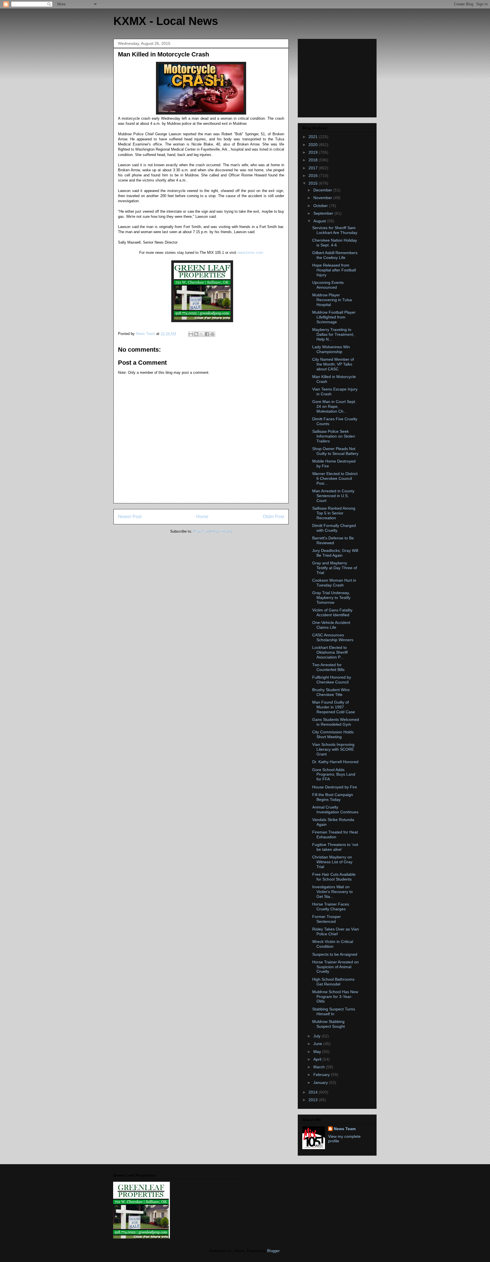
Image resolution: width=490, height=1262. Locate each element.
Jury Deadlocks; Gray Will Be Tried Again (335, 553)
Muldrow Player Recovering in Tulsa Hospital (332, 300)
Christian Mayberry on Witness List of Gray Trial (332, 862)
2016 (314, 175)
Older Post (273, 516)
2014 (314, 1092)
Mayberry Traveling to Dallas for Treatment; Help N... (333, 334)
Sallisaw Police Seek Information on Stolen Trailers (333, 436)
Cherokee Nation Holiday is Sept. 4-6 (334, 242)
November (323, 197)
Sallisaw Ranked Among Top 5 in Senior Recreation (333, 513)
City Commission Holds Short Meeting (333, 734)
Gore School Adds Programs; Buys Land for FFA (333, 774)
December (323, 190)
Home (202, 516)
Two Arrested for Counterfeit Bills (328, 667)
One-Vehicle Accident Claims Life (331, 625)
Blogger (273, 1251)
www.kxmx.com (249, 252)
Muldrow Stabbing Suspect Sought (328, 1024)
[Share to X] (201, 334)
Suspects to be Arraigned (334, 954)
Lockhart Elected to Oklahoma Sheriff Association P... (330, 652)
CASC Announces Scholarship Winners (332, 637)
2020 (314, 144)
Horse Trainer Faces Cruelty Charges (330, 906)
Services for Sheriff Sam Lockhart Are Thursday (334, 230)
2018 (314, 160)
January (321, 1082)
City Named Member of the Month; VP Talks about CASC (333, 364)
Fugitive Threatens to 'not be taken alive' (335, 847)
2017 (314, 168)
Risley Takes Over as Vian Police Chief (335, 931)
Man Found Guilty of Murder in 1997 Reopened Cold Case (333, 707)
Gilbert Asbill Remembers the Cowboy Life (335, 255)
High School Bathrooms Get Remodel (333, 981)
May (317, 1051)
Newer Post (129, 516)
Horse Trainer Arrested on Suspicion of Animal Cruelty (335, 967)
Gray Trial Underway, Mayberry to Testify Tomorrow (331, 597)
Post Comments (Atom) (212, 531)
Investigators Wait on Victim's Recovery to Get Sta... (332, 892)
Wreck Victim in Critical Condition (332, 944)
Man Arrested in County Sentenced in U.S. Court (333, 496)
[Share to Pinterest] (212, 334)
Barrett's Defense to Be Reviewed (333, 540)
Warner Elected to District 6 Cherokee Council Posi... (335, 478)
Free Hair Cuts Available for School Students (334, 876)
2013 (314, 1100)
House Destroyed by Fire (334, 787)
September (323, 213)
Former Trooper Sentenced (326, 919)
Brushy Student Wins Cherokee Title (331, 692)
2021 (314, 136)
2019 (314, 152)
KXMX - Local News (165, 21)
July (317, 1036)
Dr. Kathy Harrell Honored (335, 761)
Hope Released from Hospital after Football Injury (334, 270)
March (319, 1067)
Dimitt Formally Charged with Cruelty (334, 528)
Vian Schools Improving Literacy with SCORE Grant (333, 749)
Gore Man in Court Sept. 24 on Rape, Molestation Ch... (334, 406)
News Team (345, 1128)
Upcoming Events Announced (328, 285)
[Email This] (191, 334)
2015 (314, 183)
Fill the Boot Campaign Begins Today (332, 797)
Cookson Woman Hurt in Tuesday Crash (334, 582)
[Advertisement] (337, 76)
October (321, 205)
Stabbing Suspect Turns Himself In (333, 1011)
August (320, 221)
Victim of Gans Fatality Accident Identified (332, 612)
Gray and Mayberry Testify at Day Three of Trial (334, 568)
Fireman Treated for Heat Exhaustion (335, 834)
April (317, 1059)
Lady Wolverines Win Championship (331, 349)
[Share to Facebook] (207, 334)
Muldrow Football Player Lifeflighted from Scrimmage (334, 317)
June (318, 1043)
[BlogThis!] (196, 334)
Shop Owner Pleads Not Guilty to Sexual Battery (335, 451)
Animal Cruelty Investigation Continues (335, 809)
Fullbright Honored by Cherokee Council (331, 679)
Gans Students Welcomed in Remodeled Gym (335, 722)
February (322, 1074)
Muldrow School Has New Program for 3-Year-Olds (335, 996)
